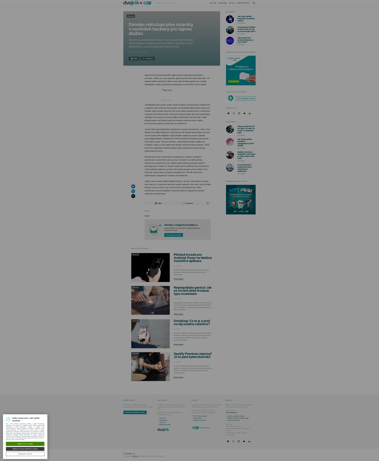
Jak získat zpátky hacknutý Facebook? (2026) (246, 18)
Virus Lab (213, 3)
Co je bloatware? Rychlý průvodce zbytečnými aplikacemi (244, 168)
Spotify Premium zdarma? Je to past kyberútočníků (193, 355)
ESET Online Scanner (200, 416)
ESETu (135, 456)
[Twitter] (233, 113)
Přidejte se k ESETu (199, 420)
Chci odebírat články (245, 98)
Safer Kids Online (243, 3)
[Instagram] (239, 113)
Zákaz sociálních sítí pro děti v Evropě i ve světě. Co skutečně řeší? (246, 129)
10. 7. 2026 (241, 174)
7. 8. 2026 (240, 44)
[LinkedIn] (249, 113)
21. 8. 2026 (241, 23)
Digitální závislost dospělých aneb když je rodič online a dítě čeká (246, 155)
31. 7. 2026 (241, 135)
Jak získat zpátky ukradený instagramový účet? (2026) (245, 142)
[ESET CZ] (201, 428)
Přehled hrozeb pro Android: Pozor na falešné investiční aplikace (193, 258)
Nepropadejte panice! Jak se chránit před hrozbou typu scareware (193, 291)
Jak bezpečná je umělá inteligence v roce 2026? (245, 40)
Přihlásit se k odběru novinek (135, 412)
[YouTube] (244, 113)
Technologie (222, 3)
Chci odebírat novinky (173, 235)
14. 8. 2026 (241, 34)
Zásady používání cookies (236, 416)
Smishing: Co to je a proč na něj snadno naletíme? (192, 322)
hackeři (147, 216)
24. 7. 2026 (241, 148)
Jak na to (232, 3)
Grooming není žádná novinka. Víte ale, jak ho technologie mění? (246, 29)
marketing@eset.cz (232, 412)
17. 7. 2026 (240, 161)
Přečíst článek (178, 279)
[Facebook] (228, 113)
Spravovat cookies (233, 420)
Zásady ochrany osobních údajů (238, 418)
